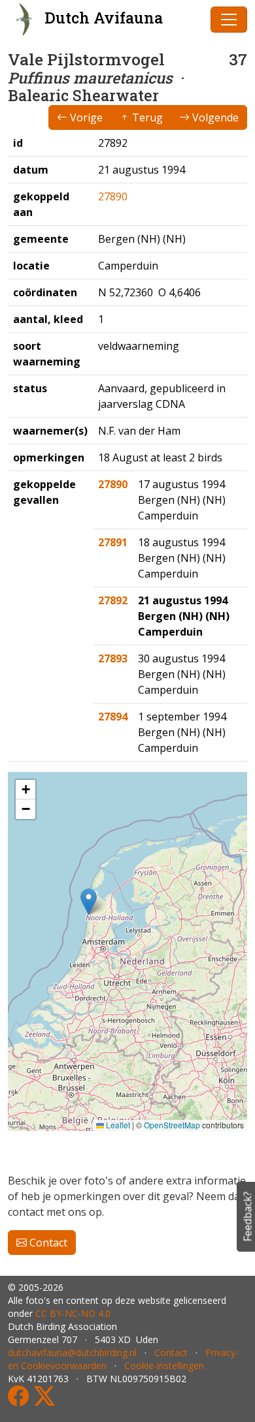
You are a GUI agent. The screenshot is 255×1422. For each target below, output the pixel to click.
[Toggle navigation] (229, 20)
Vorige (85, 117)
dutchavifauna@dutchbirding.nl (72, 1352)
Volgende (214, 117)
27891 (113, 542)
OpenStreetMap (172, 1124)
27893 (113, 658)
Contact (47, 1242)
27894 (113, 716)
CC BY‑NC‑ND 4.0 (72, 1313)
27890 (113, 196)
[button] (88, 901)
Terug (146, 117)
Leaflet (117, 1124)
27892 (113, 600)
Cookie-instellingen (164, 1365)
